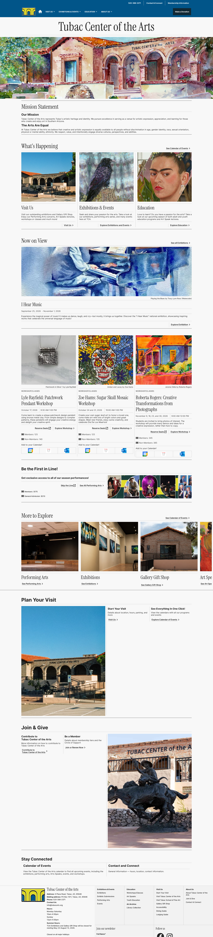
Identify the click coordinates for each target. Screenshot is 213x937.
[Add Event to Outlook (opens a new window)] (67, 450)
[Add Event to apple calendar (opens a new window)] (49, 450)
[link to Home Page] (33, 895)
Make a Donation (182, 12)
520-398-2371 (134, 3)
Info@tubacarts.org (55, 905)
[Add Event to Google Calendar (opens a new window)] (30, 450)
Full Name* (101, 934)
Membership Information (178, 3)
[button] (50, 11)
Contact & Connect (154, 3)
